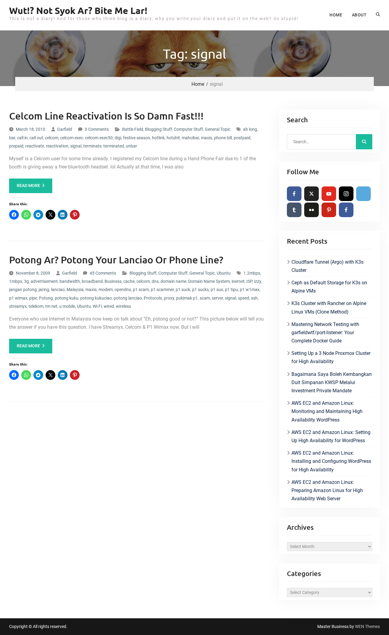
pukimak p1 (187, 298)
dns (155, 281)
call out (36, 137)
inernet (238, 281)
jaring (44, 289)
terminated (113, 146)
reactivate (34, 146)
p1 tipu (231, 289)
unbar (131, 146)
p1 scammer (162, 289)
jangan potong (23, 289)
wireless (123, 306)
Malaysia (75, 289)
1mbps (15, 281)
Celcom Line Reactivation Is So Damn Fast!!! (106, 116)
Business (113, 281)
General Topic (217, 129)
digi (118, 137)
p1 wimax (18, 298)
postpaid (242, 137)
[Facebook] (294, 193)
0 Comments (97, 129)
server (217, 298)
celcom (51, 137)
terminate (92, 146)
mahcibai (190, 137)
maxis (206, 137)
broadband (92, 281)
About (359, 14)
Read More (28, 185)
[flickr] (311, 210)
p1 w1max (250, 289)
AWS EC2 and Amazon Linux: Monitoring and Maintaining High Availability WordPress (327, 411)
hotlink (158, 137)
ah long (250, 129)
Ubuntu (224, 273)
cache (129, 281)
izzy (257, 281)
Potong (46, 298)
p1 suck (183, 289)
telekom (36, 306)
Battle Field (132, 129)
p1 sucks (200, 289)
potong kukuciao (96, 298)
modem (105, 289)
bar (12, 137)
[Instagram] (346, 193)
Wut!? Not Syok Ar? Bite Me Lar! (78, 10)
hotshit (173, 137)
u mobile (67, 306)
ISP (249, 281)
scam (205, 298)
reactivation (57, 146)
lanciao (58, 289)
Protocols (153, 298)
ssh (254, 298)
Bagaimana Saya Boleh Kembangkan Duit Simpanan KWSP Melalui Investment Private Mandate (331, 382)
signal (75, 146)
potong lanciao (128, 298)
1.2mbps (251, 273)
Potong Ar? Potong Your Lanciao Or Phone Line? (116, 259)
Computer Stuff (188, 129)
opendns (123, 289)
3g (26, 281)
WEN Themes (367, 626)
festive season (136, 137)
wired (109, 306)
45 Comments (103, 273)
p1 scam (141, 289)
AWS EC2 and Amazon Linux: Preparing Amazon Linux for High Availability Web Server (327, 490)
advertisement (44, 281)
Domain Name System (209, 281)
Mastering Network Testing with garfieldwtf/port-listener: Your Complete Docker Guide (325, 332)
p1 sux (217, 289)
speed (243, 298)
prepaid (16, 146)
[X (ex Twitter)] (311, 193)
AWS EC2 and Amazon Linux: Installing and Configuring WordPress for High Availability (331, 461)
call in (22, 137)
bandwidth (70, 281)
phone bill (223, 137)
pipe (33, 298)
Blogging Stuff (158, 129)
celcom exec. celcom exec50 (86, 137)
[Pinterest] (329, 210)
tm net (51, 306)
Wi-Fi (97, 306)
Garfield (64, 129)
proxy (169, 298)
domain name (173, 281)
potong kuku (66, 298)
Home (335, 14)
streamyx (18, 306)
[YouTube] (329, 193)
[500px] (363, 193)
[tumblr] (294, 210)
